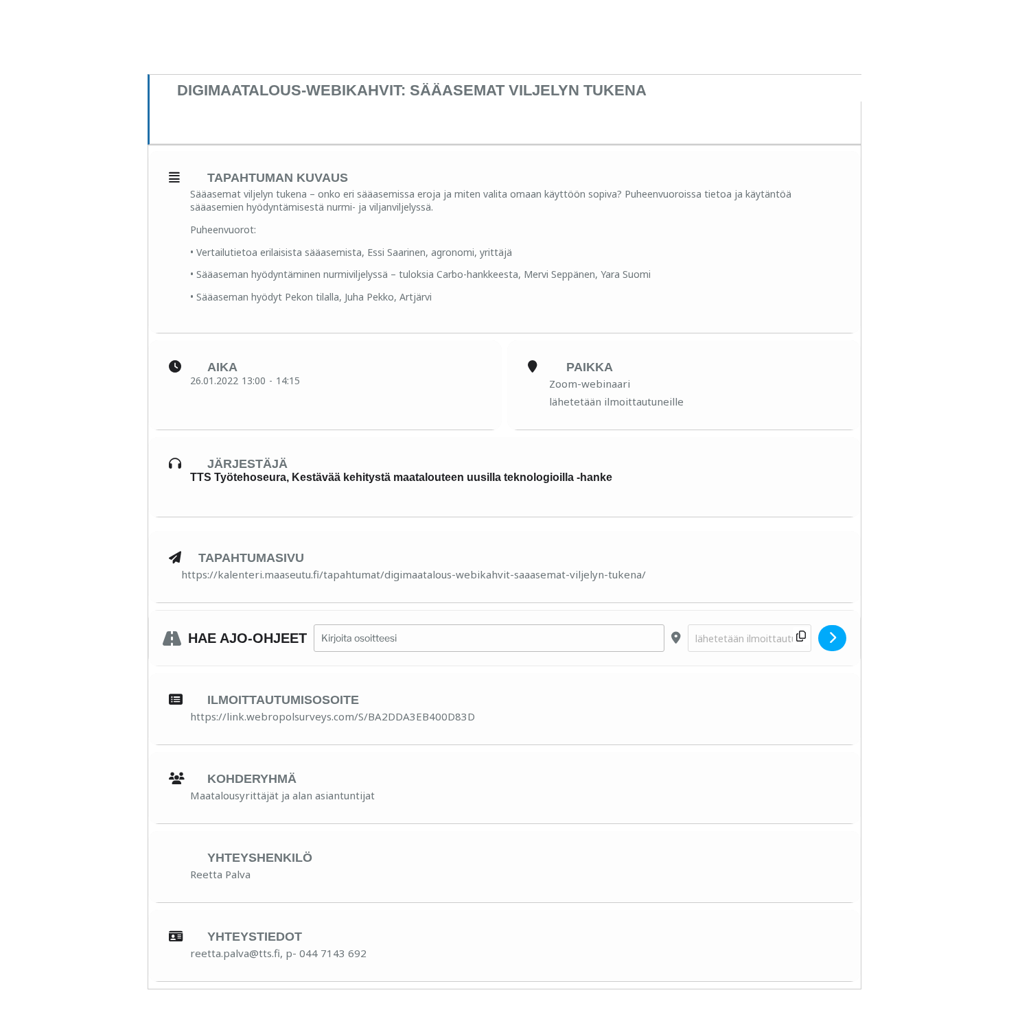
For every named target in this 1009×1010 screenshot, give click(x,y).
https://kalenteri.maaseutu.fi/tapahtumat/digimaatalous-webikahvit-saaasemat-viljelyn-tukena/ (413, 574)
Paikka (589, 367)
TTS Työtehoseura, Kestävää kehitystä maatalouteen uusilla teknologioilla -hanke (401, 477)
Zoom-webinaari (589, 383)
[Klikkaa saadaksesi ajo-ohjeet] (832, 638)
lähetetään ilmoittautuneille (616, 401)
